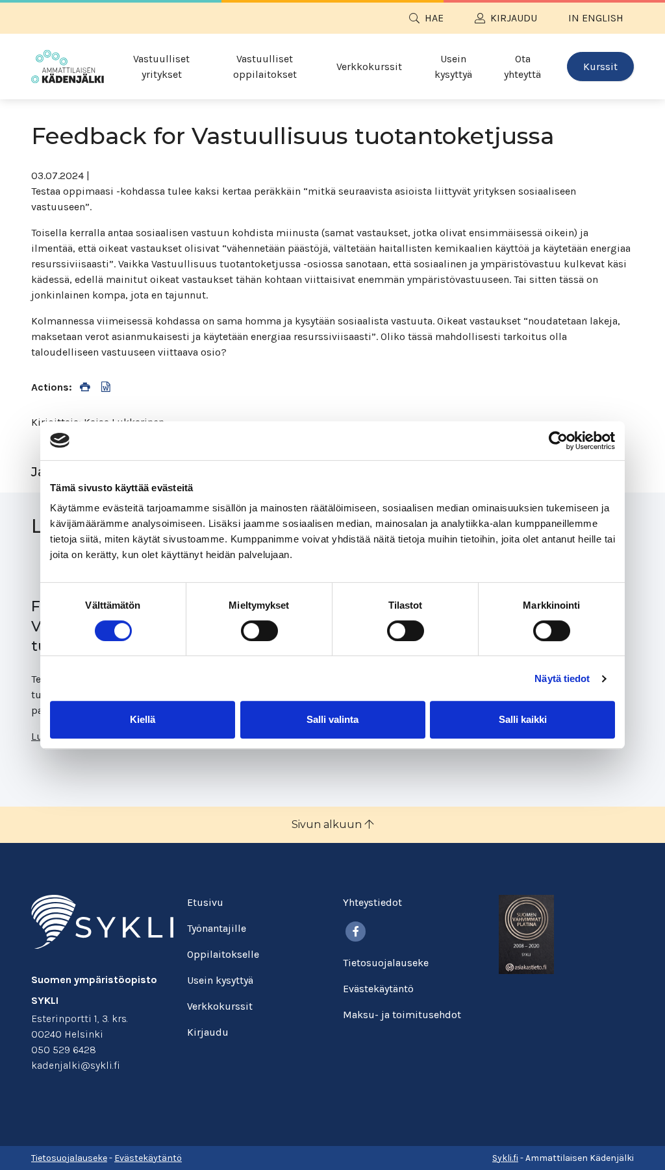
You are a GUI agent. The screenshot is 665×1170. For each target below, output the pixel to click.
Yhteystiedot (372, 902)
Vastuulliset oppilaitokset (265, 66)
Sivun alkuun (328, 824)
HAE (434, 18)
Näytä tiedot (562, 678)
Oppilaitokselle (223, 954)
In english (595, 18)
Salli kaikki (523, 719)
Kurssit (600, 66)
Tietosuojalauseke (386, 963)
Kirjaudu (208, 1032)
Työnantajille (216, 928)
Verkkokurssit (369, 66)
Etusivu (205, 902)
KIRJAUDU (513, 18)
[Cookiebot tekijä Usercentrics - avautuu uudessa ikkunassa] (558, 440)
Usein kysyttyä (453, 66)
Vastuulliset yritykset (161, 66)
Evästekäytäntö (378, 988)
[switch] (259, 630)
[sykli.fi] (102, 920)
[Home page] (67, 66)
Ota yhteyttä (522, 66)
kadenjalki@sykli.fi (75, 1065)
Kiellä (142, 719)
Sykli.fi (505, 1158)
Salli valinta (332, 719)
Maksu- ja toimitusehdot (402, 1014)
